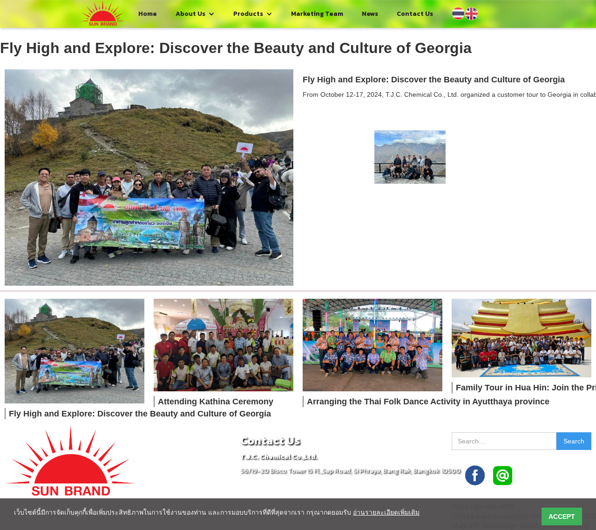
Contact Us (415, 14)
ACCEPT (562, 516)
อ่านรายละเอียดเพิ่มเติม (386, 512)
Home (147, 14)
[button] (195, 14)
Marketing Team (317, 14)
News (370, 14)
